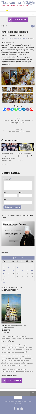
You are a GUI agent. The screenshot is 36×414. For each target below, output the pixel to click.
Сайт (5, 199)
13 (17, 270)
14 (22, 270)
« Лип (3, 282)
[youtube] (21, 408)
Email (21, 192)
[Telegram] (12, 109)
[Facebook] (4, 109)
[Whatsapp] (16, 109)
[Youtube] (31, 109)
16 (32, 270)
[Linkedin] (24, 109)
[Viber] (28, 109)
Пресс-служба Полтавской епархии (15, 39)
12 (13, 270)
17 (4, 273)
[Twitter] (20, 109)
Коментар (7, 179)
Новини (4, 26)
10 (4, 270)
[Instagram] (8, 109)
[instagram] (18, 408)
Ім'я (5, 192)
